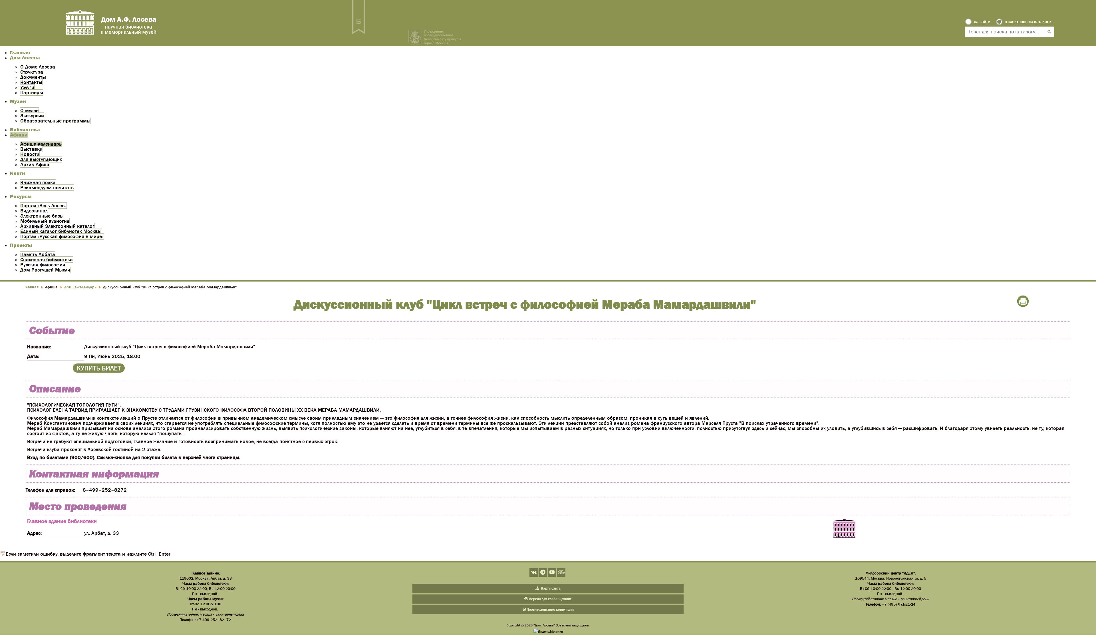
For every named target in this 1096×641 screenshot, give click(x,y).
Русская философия (42, 265)
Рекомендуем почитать (47, 187)
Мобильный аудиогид (44, 221)
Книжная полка (38, 182)
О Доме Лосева (37, 67)
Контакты (31, 82)
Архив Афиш (34, 164)
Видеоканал (34, 211)
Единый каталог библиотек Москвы (61, 231)
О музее (29, 110)
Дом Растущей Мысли (45, 270)
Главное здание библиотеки (62, 521)
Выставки (31, 149)
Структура (31, 72)
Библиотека (25, 129)
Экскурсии (32, 115)
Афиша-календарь (41, 144)
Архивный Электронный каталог (57, 226)
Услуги (27, 87)
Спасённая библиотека (46, 259)
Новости (29, 154)
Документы (33, 77)
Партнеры (31, 92)
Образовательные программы (55, 121)
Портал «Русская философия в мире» (62, 236)
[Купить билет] (99, 371)
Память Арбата (37, 254)
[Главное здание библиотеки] (844, 529)
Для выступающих (41, 159)
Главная (20, 52)
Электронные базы (42, 216)
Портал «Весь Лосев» (43, 205)
